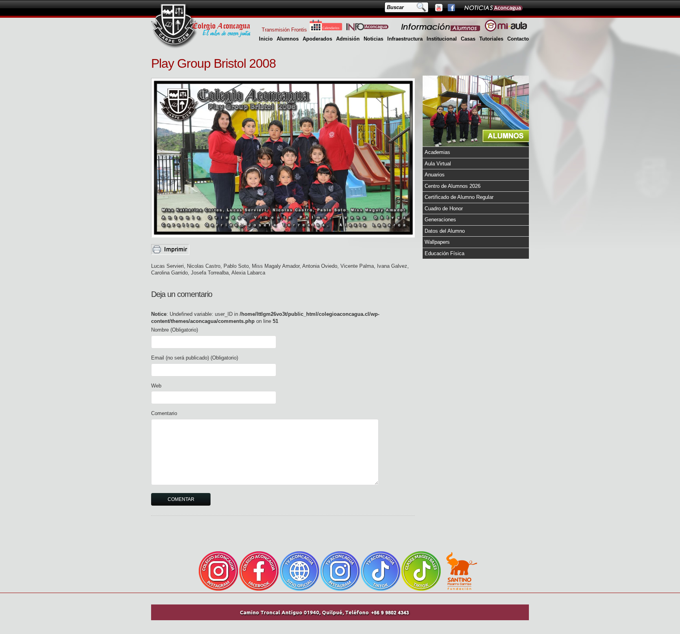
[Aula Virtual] (506, 30)
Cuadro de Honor (444, 208)
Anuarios (435, 175)
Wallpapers (437, 242)
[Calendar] (326, 30)
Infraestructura (405, 39)
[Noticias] (493, 7)
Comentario (164, 413)
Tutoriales (491, 39)
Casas (468, 39)
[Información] (441, 30)
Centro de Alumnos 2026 (452, 186)
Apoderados (317, 39)
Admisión (348, 39)
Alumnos (288, 39)
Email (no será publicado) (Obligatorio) (194, 358)
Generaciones (440, 219)
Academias (437, 152)
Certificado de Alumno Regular (459, 197)
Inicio (266, 39)
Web (156, 386)
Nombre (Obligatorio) (174, 330)
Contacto (518, 39)
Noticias (373, 39)
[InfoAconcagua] (371, 30)
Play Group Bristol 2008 (213, 63)
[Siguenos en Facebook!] (451, 7)
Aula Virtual (438, 164)
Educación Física (444, 253)
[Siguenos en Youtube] (438, 7)
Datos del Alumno (445, 231)
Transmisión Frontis (284, 30)
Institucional (442, 39)
